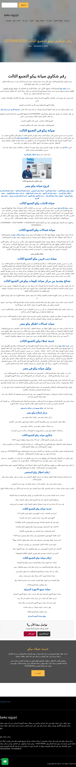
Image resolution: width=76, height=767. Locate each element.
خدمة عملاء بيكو (64, 346)
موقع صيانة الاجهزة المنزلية (37, 616)
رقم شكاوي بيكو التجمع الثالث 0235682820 (38, 41)
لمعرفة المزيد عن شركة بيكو (10, 109)
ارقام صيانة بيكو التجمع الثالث (37, 557)
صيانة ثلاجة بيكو (63, 208)
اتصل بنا (38, 673)
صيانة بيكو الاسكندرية (7, 191)
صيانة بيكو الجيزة (51, 191)
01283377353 (5, 702)
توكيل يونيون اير (38, 408)
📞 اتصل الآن (30, 634)
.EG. (66, 147)
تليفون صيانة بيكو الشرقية (54, 196)
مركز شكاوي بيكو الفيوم (36, 196)
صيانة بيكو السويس (37, 191)
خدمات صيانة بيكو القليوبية (15, 193)
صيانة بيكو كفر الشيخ (50, 193)
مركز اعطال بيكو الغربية (32, 154)
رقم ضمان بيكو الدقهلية (33, 193)
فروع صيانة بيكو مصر (37, 186)
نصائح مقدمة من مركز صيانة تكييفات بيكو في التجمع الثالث (37, 281)
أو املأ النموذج (43, 634)
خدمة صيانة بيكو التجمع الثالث (37, 508)
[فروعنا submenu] (69, 20)
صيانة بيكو (63, 88)
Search (23, 5)
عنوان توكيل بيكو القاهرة (66, 191)
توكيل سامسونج (26, 408)
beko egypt (11, 15)
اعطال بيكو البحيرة (65, 193)
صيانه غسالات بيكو (19, 235)
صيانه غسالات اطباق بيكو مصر (37, 323)
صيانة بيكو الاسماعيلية (23, 191)
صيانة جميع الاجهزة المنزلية (37, 589)
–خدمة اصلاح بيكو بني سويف (18, 196)
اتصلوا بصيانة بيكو (22, 138)
